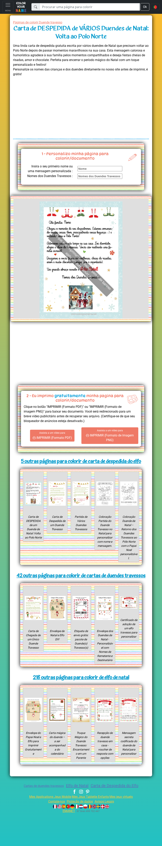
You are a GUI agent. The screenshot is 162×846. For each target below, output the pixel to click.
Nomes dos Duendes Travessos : (50, 176)
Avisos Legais (104, 801)
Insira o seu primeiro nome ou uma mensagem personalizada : (50, 168)
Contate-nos (56, 801)
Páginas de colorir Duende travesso (37, 22)
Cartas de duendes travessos (44, 786)
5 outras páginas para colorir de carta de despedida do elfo (81, 461)
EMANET (69, 811)
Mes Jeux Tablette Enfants (90, 797)
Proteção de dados (80, 801)
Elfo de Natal (77, 785)
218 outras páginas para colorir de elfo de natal (81, 677)
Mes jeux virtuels (121, 797)
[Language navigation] (155, 7)
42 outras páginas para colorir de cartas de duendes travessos (81, 575)
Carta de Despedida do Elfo (114, 785)
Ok (145, 7)
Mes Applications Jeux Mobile (50, 797)
